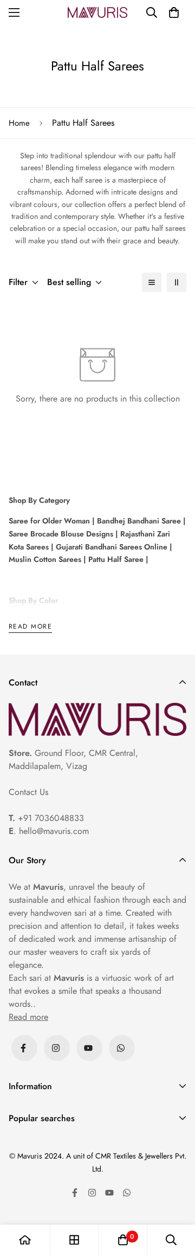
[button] (173, 12)
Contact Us (28, 792)
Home (19, 123)
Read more (30, 627)
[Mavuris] (97, 12)
